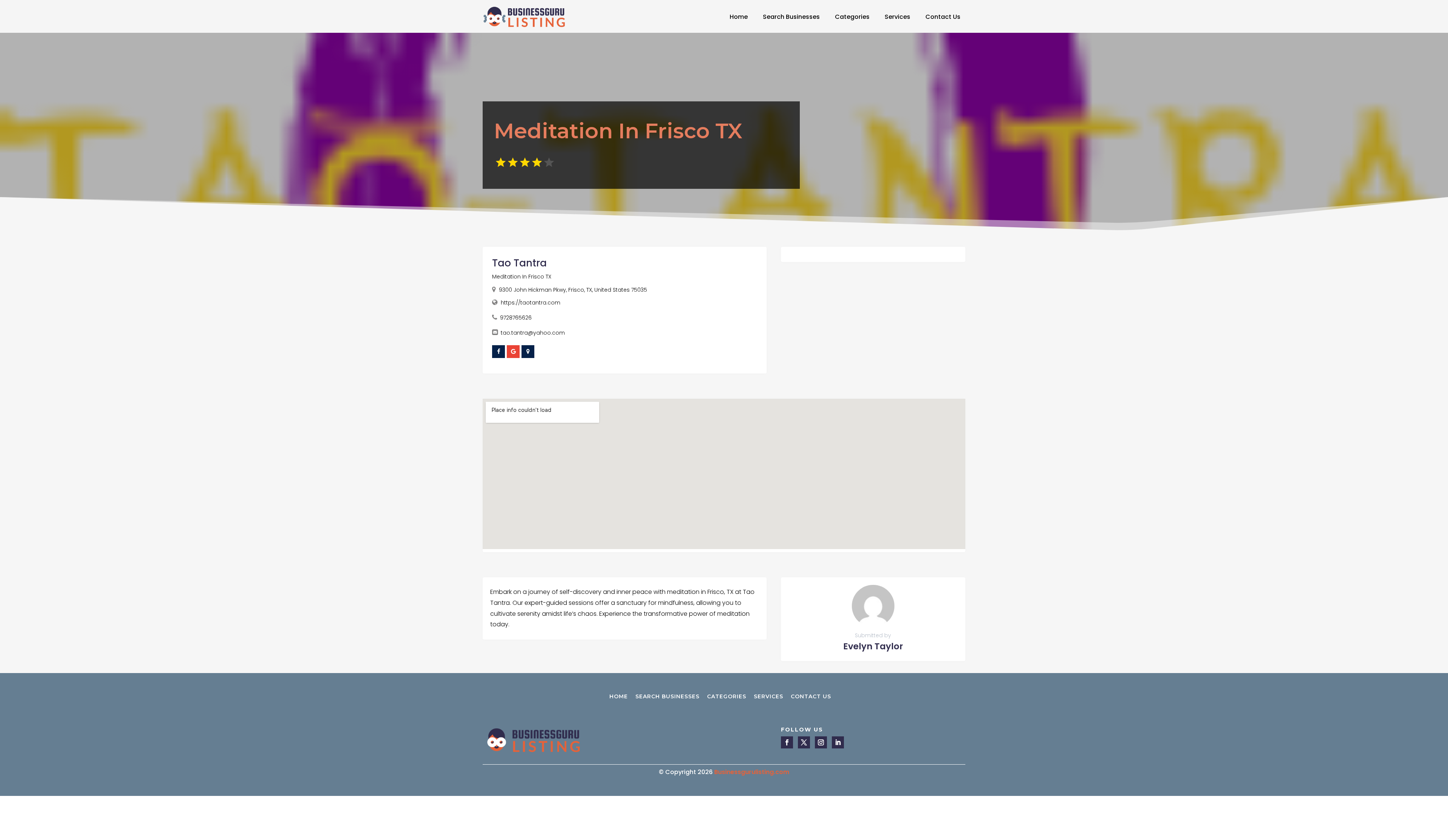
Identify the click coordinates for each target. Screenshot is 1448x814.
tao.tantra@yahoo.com (533, 333)
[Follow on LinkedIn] (838, 742)
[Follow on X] (804, 742)
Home (739, 16)
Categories (852, 16)
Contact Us (942, 16)
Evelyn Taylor (873, 646)
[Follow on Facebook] (787, 742)
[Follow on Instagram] (821, 742)
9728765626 (516, 317)
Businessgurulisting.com (751, 772)
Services (897, 16)
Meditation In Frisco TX (521, 276)
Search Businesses (791, 16)
